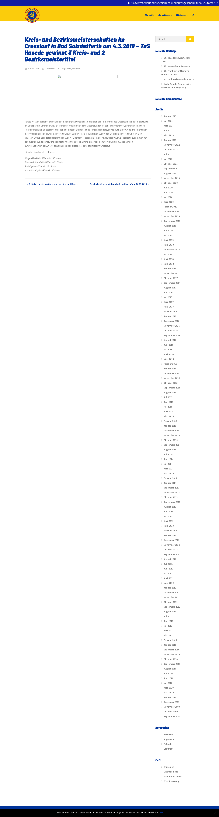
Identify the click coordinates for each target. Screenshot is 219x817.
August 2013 (170, 506)
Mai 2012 (168, 573)
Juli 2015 (168, 397)
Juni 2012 (168, 568)
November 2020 (172, 178)
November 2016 (172, 325)
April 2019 (169, 239)
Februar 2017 (170, 311)
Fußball (167, 743)
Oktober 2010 (171, 659)
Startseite (149, 15)
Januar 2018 (170, 268)
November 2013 (172, 492)
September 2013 (172, 501)
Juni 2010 (168, 678)
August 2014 (170, 449)
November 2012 (172, 544)
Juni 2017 (168, 292)
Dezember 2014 (171, 430)
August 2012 (170, 559)
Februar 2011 (170, 640)
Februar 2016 (170, 363)
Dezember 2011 (171, 592)
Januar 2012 (170, 587)
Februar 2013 (170, 530)
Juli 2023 (168, 130)
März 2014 (169, 473)
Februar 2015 (170, 420)
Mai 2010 (168, 682)
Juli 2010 (168, 673)
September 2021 (172, 168)
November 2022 (172, 144)
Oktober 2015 (171, 382)
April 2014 (169, 468)
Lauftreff (76, 68)
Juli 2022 (168, 154)
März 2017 (169, 306)
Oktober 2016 (171, 330)
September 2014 (172, 444)
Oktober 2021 (171, 163)
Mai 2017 (168, 297)
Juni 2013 (168, 511)
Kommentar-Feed (173, 776)
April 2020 (169, 201)
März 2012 (169, 582)
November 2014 (172, 435)
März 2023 (169, 135)
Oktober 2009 (171, 711)
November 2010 (172, 654)
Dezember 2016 (171, 320)
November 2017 (172, 273)
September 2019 (172, 220)
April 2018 (169, 258)
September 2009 (172, 716)
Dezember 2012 (171, 540)
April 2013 (169, 520)
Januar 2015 (170, 425)
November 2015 (172, 378)
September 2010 (172, 663)
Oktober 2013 (171, 497)
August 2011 (170, 611)
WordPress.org (171, 781)
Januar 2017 (170, 316)
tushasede (50, 68)
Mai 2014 (168, 463)
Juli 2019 (168, 230)
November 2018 (172, 249)
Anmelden (169, 766)
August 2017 (170, 287)
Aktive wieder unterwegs (177, 66)
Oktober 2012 (171, 549)
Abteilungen (181, 15)
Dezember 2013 (171, 487)
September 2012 (172, 554)
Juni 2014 (168, 459)
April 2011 (169, 630)
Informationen (164, 15)
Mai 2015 (168, 406)
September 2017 (172, 282)
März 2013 (169, 525)
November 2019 (172, 216)
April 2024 (169, 125)
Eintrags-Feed (171, 771)
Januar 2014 (170, 482)
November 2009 (172, 706)
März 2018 (169, 263)
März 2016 (169, 359)
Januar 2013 (170, 535)
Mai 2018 (168, 254)
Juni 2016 (168, 344)
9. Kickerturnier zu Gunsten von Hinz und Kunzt (53, 183)
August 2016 (170, 339)
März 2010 (169, 692)
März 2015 (169, 416)
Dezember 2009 (171, 701)
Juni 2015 (168, 401)
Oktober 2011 (171, 601)
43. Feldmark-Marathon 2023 (179, 79)
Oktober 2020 (171, 182)
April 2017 (169, 301)
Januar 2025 (170, 116)
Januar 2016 (170, 368)
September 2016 (172, 335)
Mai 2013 (168, 516)
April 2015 (169, 411)
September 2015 (172, 387)
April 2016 (169, 354)
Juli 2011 (168, 616)
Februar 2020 (170, 206)
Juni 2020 (168, 192)
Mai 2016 (168, 349)
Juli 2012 (168, 563)
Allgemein (66, 68)
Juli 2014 (168, 454)
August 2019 (170, 225)
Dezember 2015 (171, 373)
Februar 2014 (170, 478)
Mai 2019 (168, 235)
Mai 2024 (168, 120)
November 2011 (172, 597)
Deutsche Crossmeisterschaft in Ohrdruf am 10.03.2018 (118, 183)
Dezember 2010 (171, 649)
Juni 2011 (168, 620)
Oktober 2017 (171, 278)
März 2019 (169, 244)
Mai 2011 (168, 625)
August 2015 (170, 392)
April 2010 (169, 687)
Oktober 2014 (171, 439)
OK (161, 812)
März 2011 (169, 635)
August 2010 (170, 668)
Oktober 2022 (171, 149)
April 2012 (169, 578)
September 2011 (172, 606)
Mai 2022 (168, 158)
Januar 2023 (170, 139)
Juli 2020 (168, 187)
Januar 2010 (170, 697)
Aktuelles (168, 734)
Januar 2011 (170, 644)
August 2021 (170, 173)
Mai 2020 (168, 197)
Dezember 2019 (171, 211)
